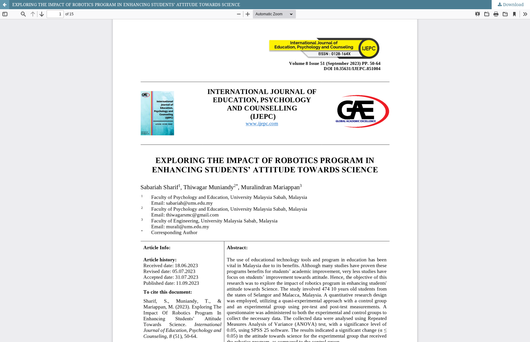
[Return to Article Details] (4, 4)
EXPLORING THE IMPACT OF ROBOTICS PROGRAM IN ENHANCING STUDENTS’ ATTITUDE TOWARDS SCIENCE (126, 4)
